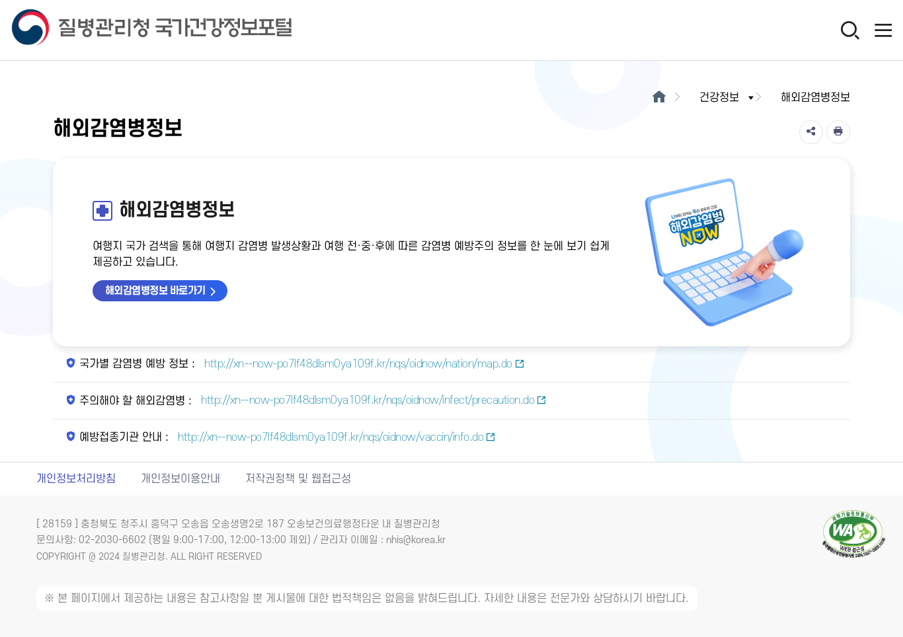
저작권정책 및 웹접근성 (298, 479)
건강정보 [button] (719, 98)
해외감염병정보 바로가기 (155, 291)
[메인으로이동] (659, 97)
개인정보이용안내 (180, 479)
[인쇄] (838, 132)
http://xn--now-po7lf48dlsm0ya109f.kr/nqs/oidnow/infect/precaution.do (366, 400)
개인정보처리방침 (76, 479)
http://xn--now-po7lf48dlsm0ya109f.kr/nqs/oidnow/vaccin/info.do (329, 437)
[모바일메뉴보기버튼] (883, 29)
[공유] (811, 132)
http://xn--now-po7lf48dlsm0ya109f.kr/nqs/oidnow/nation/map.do (357, 364)
